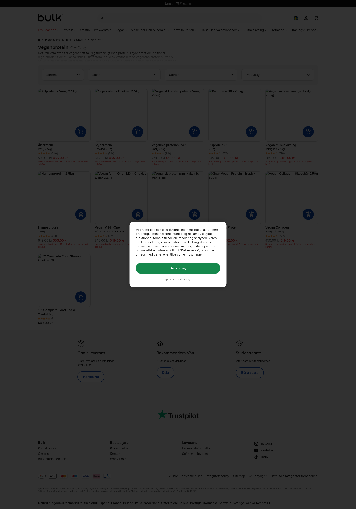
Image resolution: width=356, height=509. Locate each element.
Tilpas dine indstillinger (178, 279)
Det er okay (178, 268)
